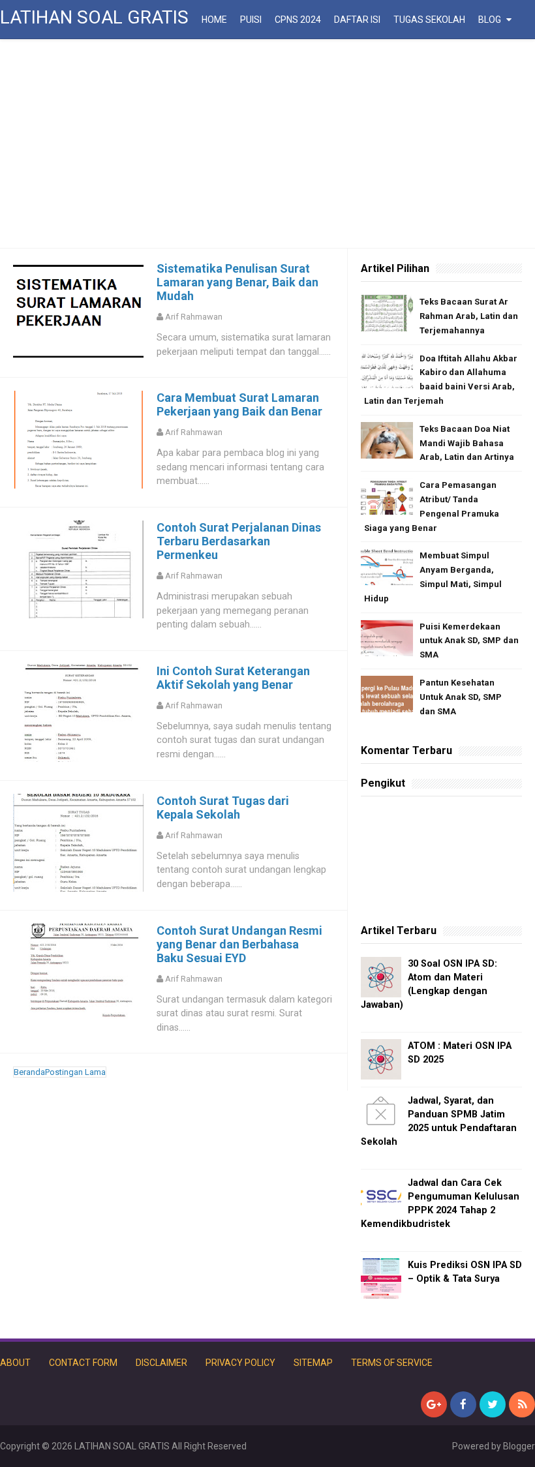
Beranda (29, 1072)
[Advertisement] (267, 143)
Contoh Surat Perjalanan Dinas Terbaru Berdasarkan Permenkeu (239, 541)
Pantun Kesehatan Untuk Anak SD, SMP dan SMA (461, 697)
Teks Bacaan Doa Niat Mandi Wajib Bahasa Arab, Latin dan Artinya (467, 443)
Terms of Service (392, 1362)
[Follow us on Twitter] (493, 1404)
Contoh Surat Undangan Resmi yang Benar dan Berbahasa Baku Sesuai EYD (239, 944)
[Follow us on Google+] (434, 1404)
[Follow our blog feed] (522, 1404)
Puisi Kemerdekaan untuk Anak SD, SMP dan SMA (469, 641)
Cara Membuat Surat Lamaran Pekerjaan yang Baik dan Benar (239, 404)
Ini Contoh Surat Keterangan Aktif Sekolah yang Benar (233, 677)
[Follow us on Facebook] (463, 1404)
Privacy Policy (240, 1362)
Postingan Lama (75, 1072)
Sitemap (313, 1362)
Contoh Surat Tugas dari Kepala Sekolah (223, 807)
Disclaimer (161, 1362)
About (15, 1362)
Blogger (519, 1446)
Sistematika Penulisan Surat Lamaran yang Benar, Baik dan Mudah (237, 282)
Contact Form (83, 1362)
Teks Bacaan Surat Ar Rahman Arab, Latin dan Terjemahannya (469, 316)
